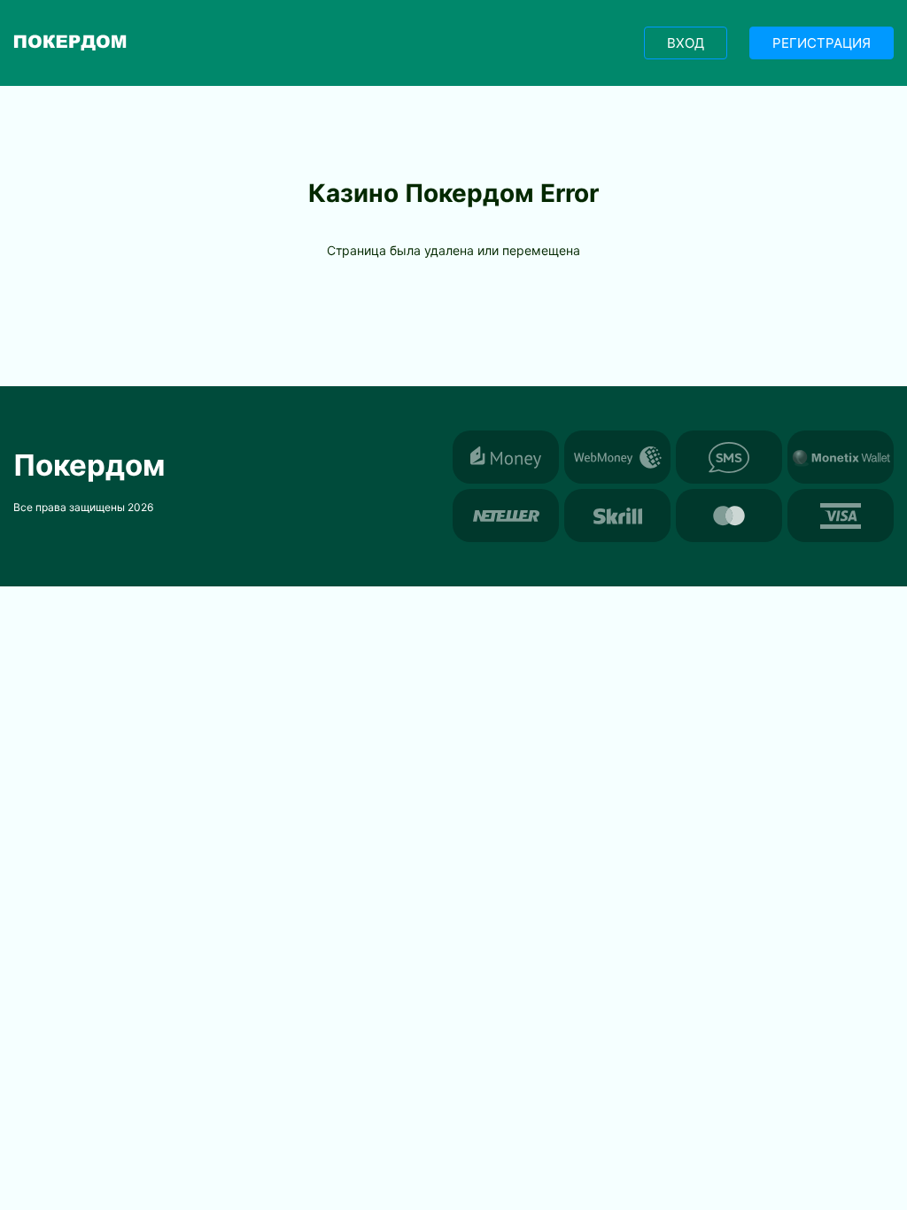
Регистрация (821, 43)
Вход (685, 43)
